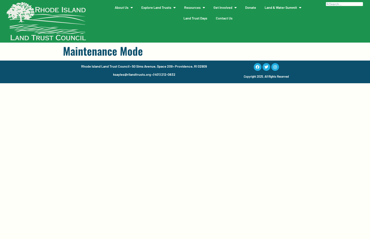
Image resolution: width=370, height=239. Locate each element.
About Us (121, 7)
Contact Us (224, 18)
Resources (192, 7)
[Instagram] (275, 67)
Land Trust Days (195, 18)
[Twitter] (266, 67)
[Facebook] (257, 67)
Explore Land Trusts (156, 7)
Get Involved (222, 7)
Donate (250, 7)
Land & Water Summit (281, 7)
